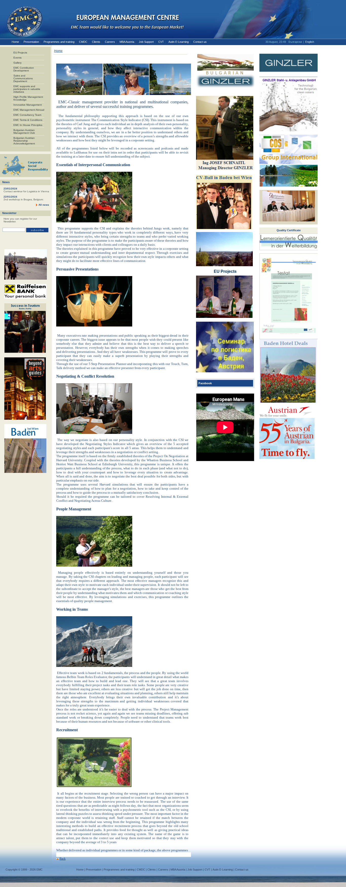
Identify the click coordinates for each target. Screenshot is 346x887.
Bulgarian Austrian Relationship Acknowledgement (24, 141)
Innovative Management (27, 104)
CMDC (83, 41)
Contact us (200, 41)
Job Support (146, 41)
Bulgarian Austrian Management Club (24, 131)
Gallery (17, 62)
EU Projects (20, 52)
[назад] (57, 858)
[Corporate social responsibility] (25, 176)
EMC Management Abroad (28, 109)
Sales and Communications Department (23, 78)
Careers (110, 41)
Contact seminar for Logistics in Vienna (26, 191)
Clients (96, 41)
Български (295, 41)
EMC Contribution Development (23, 69)
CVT (161, 41)
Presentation (31, 41)
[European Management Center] (21, 19)
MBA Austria (127, 41)
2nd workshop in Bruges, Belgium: (24, 199)
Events (17, 57)
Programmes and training (59, 41)
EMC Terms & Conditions (27, 120)
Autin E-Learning (178, 41)
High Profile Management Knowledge (28, 98)
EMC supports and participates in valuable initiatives (26, 89)
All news (44, 204)
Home (15, 41)
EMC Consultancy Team (27, 114)
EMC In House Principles (27, 125)
